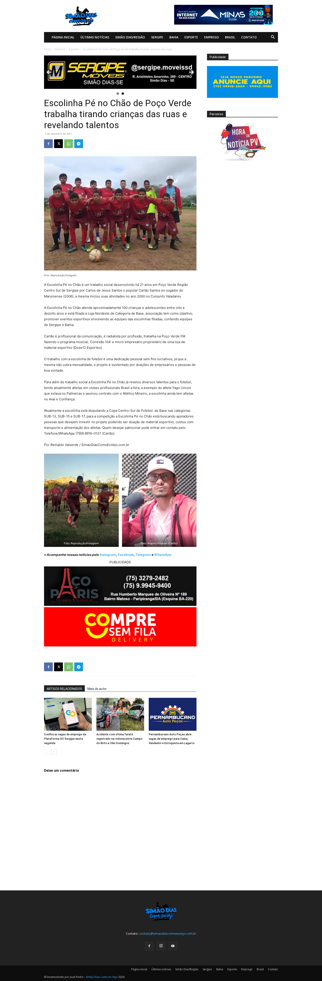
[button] (272, 38)
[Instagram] (161, 946)
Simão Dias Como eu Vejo (102, 977)
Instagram (108, 555)
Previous (49, 72)
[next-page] (54, 752)
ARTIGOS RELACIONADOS (64, 689)
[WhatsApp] (68, 143)
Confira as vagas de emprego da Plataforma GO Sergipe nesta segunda (65, 739)
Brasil (230, 37)
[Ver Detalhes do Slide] (120, 72)
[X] (58, 143)
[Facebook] (48, 143)
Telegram (143, 555)
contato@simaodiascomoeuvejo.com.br (167, 933)
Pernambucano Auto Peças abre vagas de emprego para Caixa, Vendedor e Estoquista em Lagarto (172, 739)
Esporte (191, 37)
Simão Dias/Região (130, 37)
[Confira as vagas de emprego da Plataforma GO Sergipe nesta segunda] (68, 714)
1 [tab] (118, 93)
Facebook (126, 555)
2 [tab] (123, 93)
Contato (249, 37)
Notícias (60, 49)
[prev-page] (47, 752)
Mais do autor (97, 689)
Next (191, 72)
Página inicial (63, 37)
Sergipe (157, 37)
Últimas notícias (94, 37)
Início (47, 49)
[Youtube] (172, 946)
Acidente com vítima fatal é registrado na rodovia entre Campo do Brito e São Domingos (119, 739)
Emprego (211, 37)
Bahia (173, 37)
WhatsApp (163, 555)
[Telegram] (78, 143)
